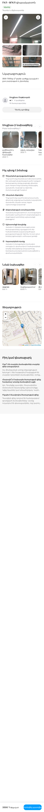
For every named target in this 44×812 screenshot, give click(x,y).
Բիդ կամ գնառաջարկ (17, 357)
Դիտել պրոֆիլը (22, 110)
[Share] (38, 17)
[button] (22, 326)
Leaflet (26, 345)
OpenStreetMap (36, 345)
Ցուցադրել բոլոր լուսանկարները (24, 64)
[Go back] (6, 17)
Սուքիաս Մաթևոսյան (19, 97)
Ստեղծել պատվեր (33, 807)
